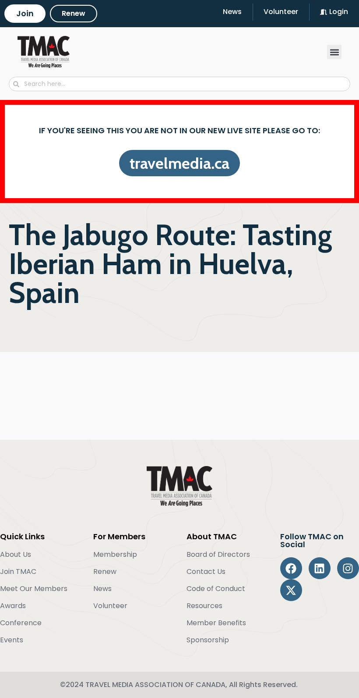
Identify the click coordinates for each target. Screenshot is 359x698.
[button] (334, 52)
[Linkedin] (320, 568)
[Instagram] (348, 568)
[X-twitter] (291, 590)
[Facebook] (291, 568)
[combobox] (179, 84)
